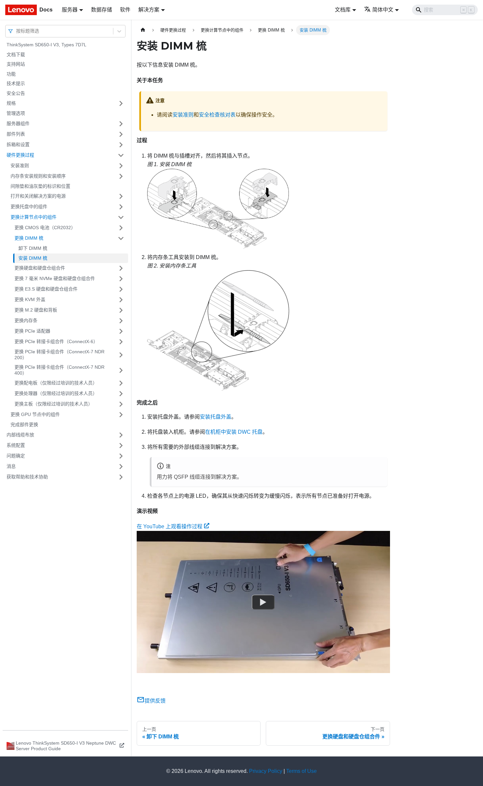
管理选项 (16, 113)
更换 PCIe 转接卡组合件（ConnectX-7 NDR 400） (59, 370)
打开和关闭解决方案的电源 (38, 196)
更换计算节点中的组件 (34, 217)
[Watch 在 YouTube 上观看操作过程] (263, 602)
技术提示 (16, 83)
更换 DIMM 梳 (28, 238)
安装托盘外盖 (215, 417)
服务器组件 (18, 123)
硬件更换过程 (20, 155)
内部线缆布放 (20, 434)
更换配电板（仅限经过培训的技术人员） (55, 382)
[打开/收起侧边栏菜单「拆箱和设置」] (121, 145)
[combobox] (16, 31)
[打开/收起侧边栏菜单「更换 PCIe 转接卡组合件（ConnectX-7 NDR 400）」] (121, 370)
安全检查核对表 (217, 115)
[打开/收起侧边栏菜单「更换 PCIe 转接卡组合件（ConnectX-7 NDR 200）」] (121, 354)
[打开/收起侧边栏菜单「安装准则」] (121, 166)
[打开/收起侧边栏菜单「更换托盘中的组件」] (121, 207)
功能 (11, 73)
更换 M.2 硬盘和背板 (35, 310)
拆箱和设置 (18, 144)
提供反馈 (155, 701)
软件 (125, 9)
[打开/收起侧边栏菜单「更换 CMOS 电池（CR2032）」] (121, 228)
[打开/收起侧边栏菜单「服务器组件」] (121, 124)
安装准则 (20, 165)
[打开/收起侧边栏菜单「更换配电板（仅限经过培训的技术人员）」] (121, 383)
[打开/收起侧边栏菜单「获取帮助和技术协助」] (121, 477)
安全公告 (16, 93)
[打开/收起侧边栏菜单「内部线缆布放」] (121, 435)
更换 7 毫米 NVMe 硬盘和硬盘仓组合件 (54, 278)
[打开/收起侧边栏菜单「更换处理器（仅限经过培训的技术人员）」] (121, 393)
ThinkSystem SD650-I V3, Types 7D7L (46, 44)
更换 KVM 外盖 (29, 299)
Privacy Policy (265, 771)
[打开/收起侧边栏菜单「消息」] (121, 466)
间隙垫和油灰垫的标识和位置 (40, 186)
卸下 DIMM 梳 (32, 248)
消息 (11, 466)
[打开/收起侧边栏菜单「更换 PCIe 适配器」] (121, 331)
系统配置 (16, 445)
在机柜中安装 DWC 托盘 (234, 432)
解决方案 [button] (148, 9)
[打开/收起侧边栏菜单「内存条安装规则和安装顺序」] (121, 176)
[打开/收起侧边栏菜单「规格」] (121, 103)
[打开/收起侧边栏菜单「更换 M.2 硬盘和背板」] (121, 310)
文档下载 (16, 54)
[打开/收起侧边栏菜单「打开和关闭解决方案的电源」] (121, 196)
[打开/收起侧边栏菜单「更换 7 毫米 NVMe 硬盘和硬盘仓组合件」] (121, 278)
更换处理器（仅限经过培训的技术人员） (55, 393)
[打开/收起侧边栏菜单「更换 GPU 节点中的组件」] (121, 414)
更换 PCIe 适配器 (32, 331)
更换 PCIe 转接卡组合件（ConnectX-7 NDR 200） (59, 354)
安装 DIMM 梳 (32, 258)
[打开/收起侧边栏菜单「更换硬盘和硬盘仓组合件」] (121, 268)
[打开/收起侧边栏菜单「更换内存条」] (121, 321)
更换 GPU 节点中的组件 (35, 414)
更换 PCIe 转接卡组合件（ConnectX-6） (56, 341)
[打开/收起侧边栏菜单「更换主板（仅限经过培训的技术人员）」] (121, 404)
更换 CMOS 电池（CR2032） (45, 227)
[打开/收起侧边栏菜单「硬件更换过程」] (121, 155)
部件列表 (16, 134)
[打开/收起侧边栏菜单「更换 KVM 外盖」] (121, 300)
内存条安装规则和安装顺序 (38, 176)
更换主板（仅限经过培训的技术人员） (53, 403)
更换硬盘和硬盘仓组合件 (39, 268)
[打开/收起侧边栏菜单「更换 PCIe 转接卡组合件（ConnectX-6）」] (121, 342)
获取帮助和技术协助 (27, 476)
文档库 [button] (343, 9)
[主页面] (143, 30)
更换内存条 (25, 320)
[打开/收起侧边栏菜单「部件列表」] (121, 134)
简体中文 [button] (382, 9)
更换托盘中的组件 (29, 206)
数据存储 (101, 9)
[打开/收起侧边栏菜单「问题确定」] (121, 456)
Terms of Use (301, 771)
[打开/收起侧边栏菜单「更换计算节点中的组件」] (121, 217)
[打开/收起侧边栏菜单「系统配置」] (121, 445)
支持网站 (16, 64)
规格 (11, 103)
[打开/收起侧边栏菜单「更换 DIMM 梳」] (121, 238)
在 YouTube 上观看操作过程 (169, 526)
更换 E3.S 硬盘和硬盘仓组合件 (46, 289)
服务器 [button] (70, 9)
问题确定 (16, 455)
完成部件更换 (24, 424)
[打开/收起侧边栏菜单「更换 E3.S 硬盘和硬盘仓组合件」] (121, 289)
